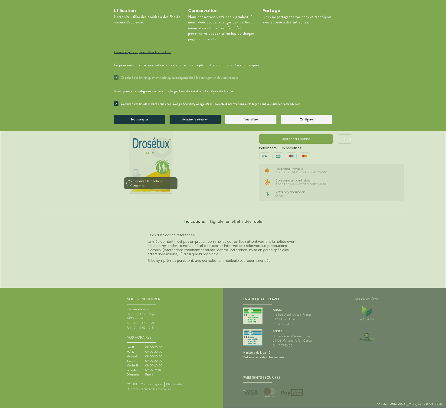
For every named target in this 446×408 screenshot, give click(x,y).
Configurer (307, 119)
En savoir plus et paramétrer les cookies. (142, 52)
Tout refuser (251, 119)
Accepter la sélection (195, 119)
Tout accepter (139, 119)
